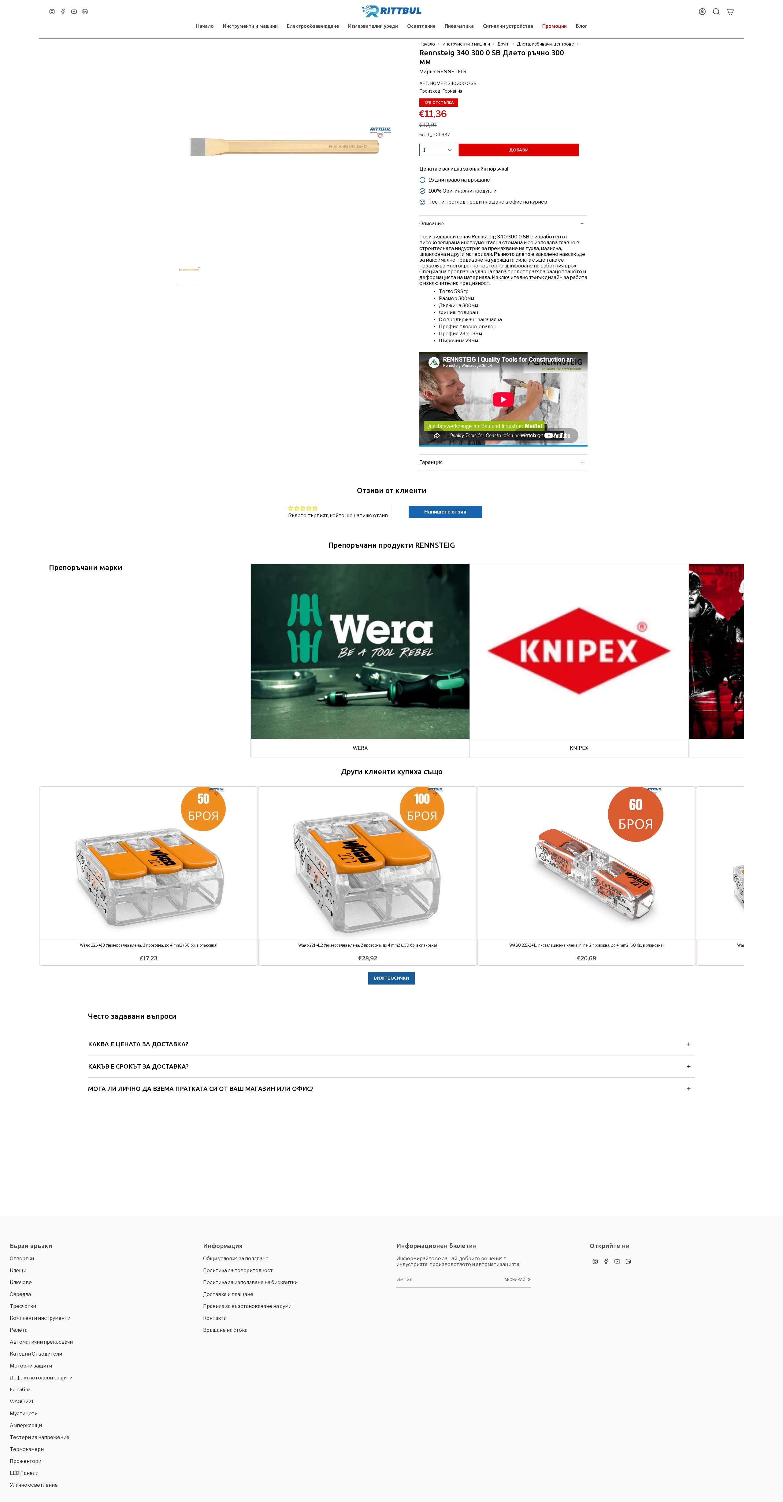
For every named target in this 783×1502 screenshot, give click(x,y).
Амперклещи (26, 1425)
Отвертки (22, 1258)
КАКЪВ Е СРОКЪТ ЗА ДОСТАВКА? (138, 1066)
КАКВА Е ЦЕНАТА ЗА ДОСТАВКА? (138, 1043)
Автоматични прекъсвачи (41, 1342)
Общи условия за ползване (236, 1258)
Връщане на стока (225, 1330)
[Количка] (730, 11)
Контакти (215, 1318)
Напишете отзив (445, 512)
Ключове (21, 1282)
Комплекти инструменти (40, 1318)
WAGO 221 (22, 1401)
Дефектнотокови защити (41, 1378)
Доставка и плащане (228, 1294)
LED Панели (24, 1473)
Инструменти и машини (466, 43)
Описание (431, 223)
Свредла (20, 1294)
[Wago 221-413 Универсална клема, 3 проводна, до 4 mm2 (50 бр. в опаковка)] (148, 863)
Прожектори (25, 1461)
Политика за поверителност (238, 1270)
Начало (427, 43)
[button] (250, 26)
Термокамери (27, 1449)
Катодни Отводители (36, 1354)
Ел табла (20, 1390)
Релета (19, 1330)
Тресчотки (23, 1306)
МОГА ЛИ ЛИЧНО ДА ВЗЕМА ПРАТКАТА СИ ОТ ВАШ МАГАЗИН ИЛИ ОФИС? (201, 1088)
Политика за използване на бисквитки (250, 1282)
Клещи (18, 1270)
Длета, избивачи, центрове (545, 43)
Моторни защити (31, 1366)
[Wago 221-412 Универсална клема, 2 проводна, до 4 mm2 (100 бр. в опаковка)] (367, 863)
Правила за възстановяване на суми (247, 1306)
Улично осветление (34, 1485)
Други (503, 43)
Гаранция (431, 462)
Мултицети (24, 1413)
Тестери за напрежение (39, 1437)
